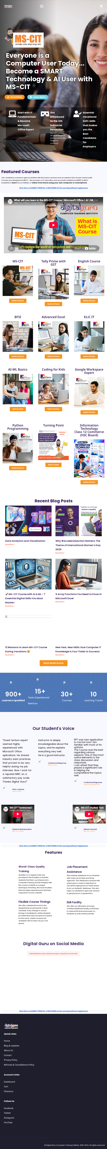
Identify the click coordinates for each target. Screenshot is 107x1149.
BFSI (17, 317)
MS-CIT (18, 261)
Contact (8, 1055)
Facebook (8, 1108)
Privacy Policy (10, 1059)
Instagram (9, 1117)
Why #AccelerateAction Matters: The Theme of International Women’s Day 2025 (78, 545)
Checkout (8, 1091)
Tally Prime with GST (53, 263)
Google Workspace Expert (89, 371)
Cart (6, 1086)
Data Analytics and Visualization (25, 541)
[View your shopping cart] (101, 6)
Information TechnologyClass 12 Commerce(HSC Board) (89, 430)
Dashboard (9, 1081)
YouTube (8, 1122)
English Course (89, 261)
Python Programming (17, 427)
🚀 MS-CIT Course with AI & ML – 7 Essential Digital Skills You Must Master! (25, 598)
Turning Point (53, 425)
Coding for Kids (53, 369)
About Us (8, 1050)
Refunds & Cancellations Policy (19, 1064)
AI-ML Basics (17, 369)
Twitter (7, 1112)
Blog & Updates (11, 1045)
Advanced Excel (53, 317)
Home (7, 1040)
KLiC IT (89, 317)
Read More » (10, 544)
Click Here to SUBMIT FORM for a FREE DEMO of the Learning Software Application (53, 188)
